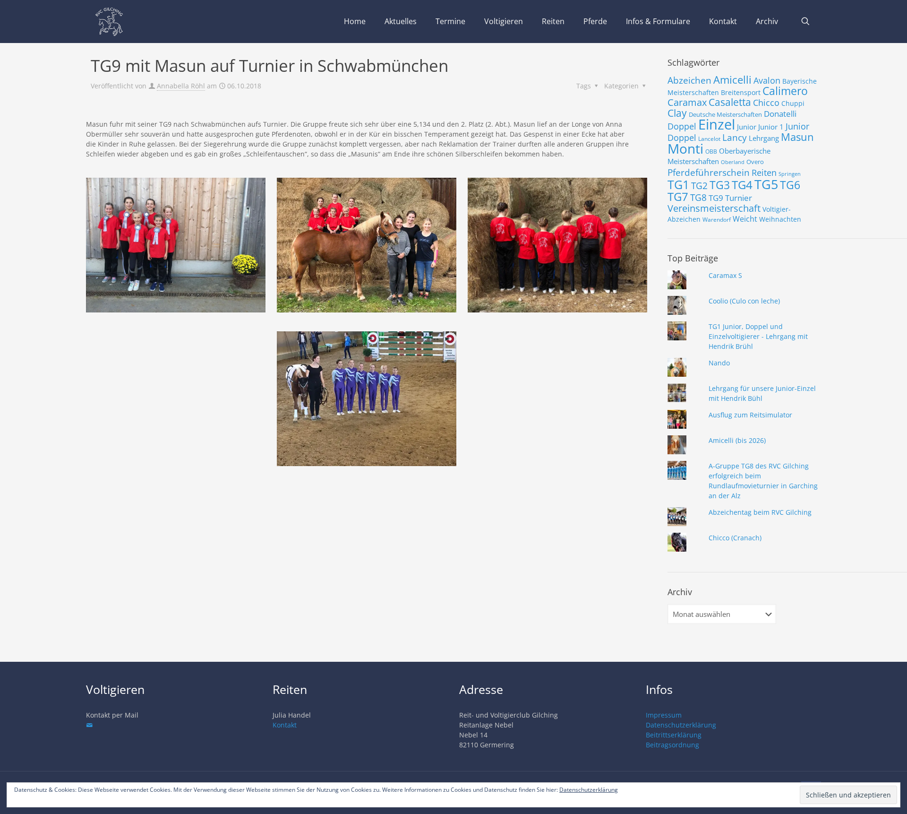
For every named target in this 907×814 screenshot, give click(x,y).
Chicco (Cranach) (735, 537)
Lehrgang (764, 138)
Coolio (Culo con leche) (744, 300)
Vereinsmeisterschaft (714, 208)
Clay (677, 113)
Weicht (745, 219)
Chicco (766, 102)
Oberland (732, 162)
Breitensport (741, 92)
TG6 (790, 184)
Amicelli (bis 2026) (737, 440)
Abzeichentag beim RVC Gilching (760, 512)
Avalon (766, 80)
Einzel (716, 124)
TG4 (742, 184)
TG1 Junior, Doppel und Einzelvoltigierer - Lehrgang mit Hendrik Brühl (758, 336)
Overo (755, 161)
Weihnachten (780, 219)
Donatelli (780, 113)
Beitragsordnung (672, 744)
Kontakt (285, 724)
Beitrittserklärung (674, 734)
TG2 (699, 185)
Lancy (734, 137)
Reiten (764, 172)
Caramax (687, 102)
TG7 (677, 196)
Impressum (664, 714)
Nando (719, 362)
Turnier (738, 197)
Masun (797, 137)
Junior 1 (771, 126)
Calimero (785, 90)
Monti (685, 148)
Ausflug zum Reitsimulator (750, 414)
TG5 (766, 184)
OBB (711, 151)
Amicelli (732, 79)
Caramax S (725, 275)
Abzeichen (689, 80)
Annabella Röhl (181, 85)
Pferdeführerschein (708, 172)
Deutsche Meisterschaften (725, 114)
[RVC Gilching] (109, 21)
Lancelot (709, 138)
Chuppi (792, 103)
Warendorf (716, 219)
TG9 (716, 197)
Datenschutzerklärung (681, 724)
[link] (175, 245)
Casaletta (730, 102)
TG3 (720, 184)
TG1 (678, 184)
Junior (746, 126)
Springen (790, 174)
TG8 (698, 197)
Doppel (681, 126)
